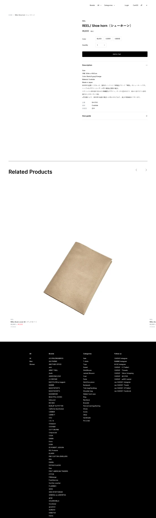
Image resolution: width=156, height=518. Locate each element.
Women (32, 364)
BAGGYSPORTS (54, 388)
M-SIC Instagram (120, 364)
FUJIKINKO (52, 486)
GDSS (51, 489)
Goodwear (52, 504)
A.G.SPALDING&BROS (56, 358)
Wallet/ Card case (89, 394)
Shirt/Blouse (87, 370)
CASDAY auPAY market (122, 379)
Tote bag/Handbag (90, 388)
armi (50, 367)
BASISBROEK (53, 394)
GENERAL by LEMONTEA (57, 495)
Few (50, 468)
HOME (10, 15)
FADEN (51, 462)
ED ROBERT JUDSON (56, 447)
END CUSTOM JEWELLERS (58, 456)
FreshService (53, 480)
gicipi (51, 498)
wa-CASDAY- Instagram (122, 382)
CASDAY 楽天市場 (121, 376)
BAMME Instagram (120, 361)
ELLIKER (51, 453)
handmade (87, 418)
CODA (51, 435)
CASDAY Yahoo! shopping (124, 373)
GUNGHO (52, 510)
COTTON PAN (54, 430)
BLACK (99, 39)
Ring (84, 397)
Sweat (85, 367)
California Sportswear (56, 409)
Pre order (86, 421)
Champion (52, 424)
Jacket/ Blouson (89, 373)
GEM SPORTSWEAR (56, 492)
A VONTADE (53, 379)
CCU (50, 418)
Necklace (86, 400)
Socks (85, 412)
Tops (85, 364)
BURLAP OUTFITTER (56, 406)
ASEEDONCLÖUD (55, 376)
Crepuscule (53, 432)
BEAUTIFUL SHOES (55, 397)
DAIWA (51, 438)
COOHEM (52, 427)
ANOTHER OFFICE (55, 364)
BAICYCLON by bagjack (57, 382)
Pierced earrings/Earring (91, 406)
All (30, 358)
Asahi (51, 373)
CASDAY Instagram (120, 358)
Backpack (86, 385)
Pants (85, 379)
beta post (52, 400)
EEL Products (53, 450)
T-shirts (85, 361)
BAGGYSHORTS (54, 391)
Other (85, 415)
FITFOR (51, 474)
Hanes (51, 516)
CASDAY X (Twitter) (121, 367)
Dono (51, 441)
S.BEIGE (117, 39)
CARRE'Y (52, 415)
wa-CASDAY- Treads (121, 385)
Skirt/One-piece (88, 382)
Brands (92, 5)
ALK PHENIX (53, 361)
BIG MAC (52, 403)
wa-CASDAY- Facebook (122, 391)
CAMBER (52, 412)
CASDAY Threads (121, 370)
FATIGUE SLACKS (55, 465)
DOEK (51, 444)
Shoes (85, 409)
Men (31, 361)
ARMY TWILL (53, 370)
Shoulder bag (88, 391)
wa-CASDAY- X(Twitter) (122, 388)
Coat (84, 376)
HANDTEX (52, 513)
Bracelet (86, 403)
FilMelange (52, 477)
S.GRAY (108, 39)
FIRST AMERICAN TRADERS (58, 471)
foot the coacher (55, 483)
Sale (84, 358)
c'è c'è (51, 421)
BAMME (51, 385)
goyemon (52, 507)
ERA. (50, 459)
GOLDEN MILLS (54, 501)
